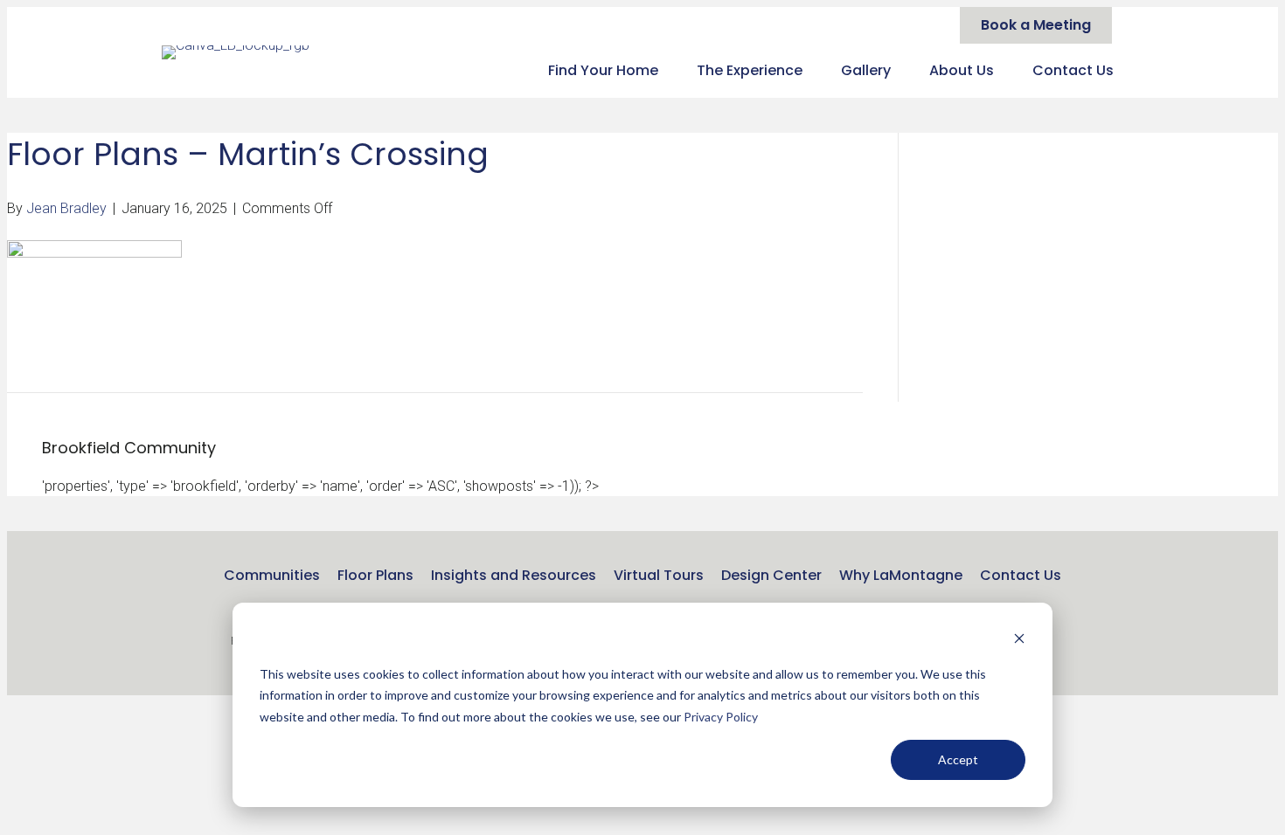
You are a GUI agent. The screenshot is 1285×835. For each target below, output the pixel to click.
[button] (1062, 643)
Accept (958, 759)
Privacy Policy (721, 716)
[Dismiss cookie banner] (1019, 641)
